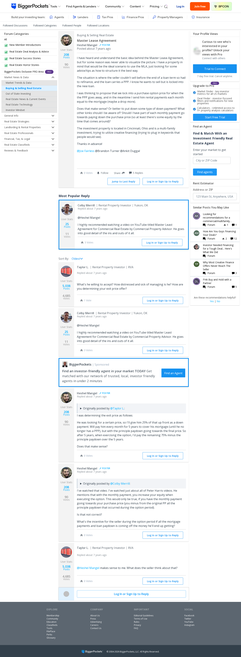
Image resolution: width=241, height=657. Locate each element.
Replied (92, 208)
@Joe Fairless (85, 151)
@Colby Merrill (120, 483)
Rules (136, 621)
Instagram (189, 625)
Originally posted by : (104, 408)
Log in (180, 6)
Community (113, 6)
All (5, 39)
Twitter (187, 618)
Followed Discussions (15, 25)
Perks (49, 634)
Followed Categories (45, 25)
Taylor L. (83, 267)
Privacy (137, 625)
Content (135, 6)
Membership (53, 615)
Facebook (189, 615)
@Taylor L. (117, 408)
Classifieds (52, 625)
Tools (53, 6)
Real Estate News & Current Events (26, 99)
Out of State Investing (18, 93)
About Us (95, 615)
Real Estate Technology (19, 104)
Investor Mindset (15, 110)
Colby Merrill (86, 205)
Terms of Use (140, 618)
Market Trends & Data (18, 82)
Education (51, 621)
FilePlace (51, 631)
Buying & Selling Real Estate (23, 88)
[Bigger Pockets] (30, 6)
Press (93, 618)
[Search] (166, 6)
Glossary (51, 637)
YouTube (188, 621)
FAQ (136, 628)
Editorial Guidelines (143, 615)
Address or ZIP (203, 190)
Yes (212, 301)
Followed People (71, 25)
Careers (94, 625)
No (218, 301)
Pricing (154, 6)
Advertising (96, 621)
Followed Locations (98, 25)
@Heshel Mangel (88, 568)
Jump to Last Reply (123, 181)
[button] (119, 173)
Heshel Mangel (87, 45)
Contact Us (95, 628)
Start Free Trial (215, 117)
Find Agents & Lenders (81, 6)
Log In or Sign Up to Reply (163, 181)
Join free (200, 6)
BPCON (224, 6)
